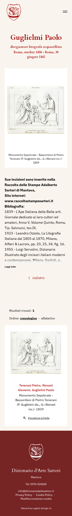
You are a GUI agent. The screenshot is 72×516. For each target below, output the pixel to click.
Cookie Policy (44, 495)
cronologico (28, 318)
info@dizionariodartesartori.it (36, 491)
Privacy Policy (24, 495)
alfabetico (48, 318)
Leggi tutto (10, 266)
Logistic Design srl (42, 508)
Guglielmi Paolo (43, 390)
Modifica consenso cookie (36, 498)
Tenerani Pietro (30, 385)
